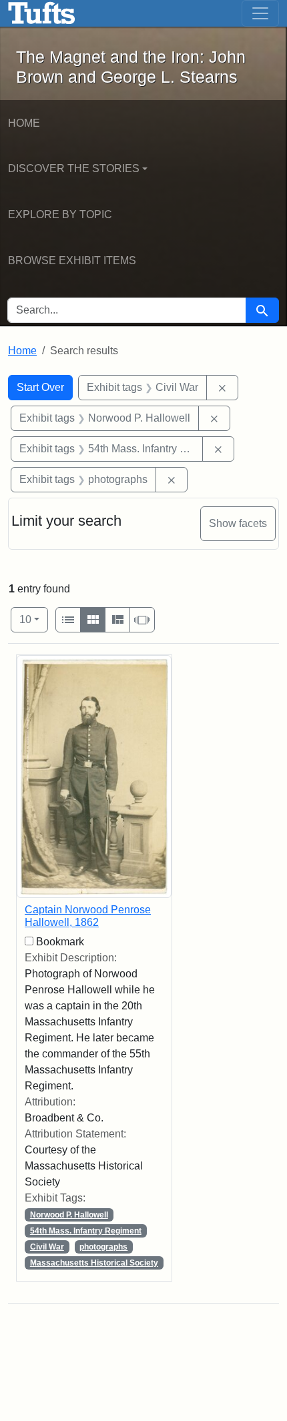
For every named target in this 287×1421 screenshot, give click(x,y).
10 (33, 619)
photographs (103, 1247)
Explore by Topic (60, 214)
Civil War (47, 1247)
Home (24, 123)
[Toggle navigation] (260, 13)
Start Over (40, 387)
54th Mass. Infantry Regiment (85, 1231)
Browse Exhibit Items (72, 260)
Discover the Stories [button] (73, 168)
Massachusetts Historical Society (94, 1263)
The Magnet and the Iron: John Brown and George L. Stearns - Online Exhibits (41, 13)
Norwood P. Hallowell (69, 1215)
